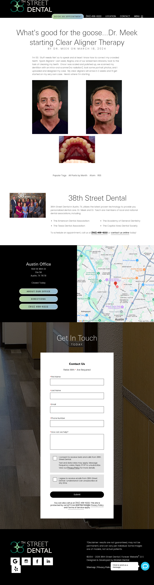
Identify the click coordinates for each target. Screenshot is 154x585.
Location (111, 16)
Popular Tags (59, 175)
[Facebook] (37, 561)
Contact (125, 16)
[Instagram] (26, 561)
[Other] (16, 569)
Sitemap (91, 567)
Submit (77, 494)
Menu (137, 16)
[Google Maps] (15, 561)
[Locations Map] (115, 284)
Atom (92, 175)
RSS (99, 175)
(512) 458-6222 (82, 503)
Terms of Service (76, 507)
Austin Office (38, 264)
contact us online (120, 233)
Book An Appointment (68, 16)
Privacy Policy (73, 468)
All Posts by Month (78, 175)
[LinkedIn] (48, 561)
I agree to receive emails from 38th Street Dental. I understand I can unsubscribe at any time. (78, 481)
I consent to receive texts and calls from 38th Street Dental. (80, 463)
